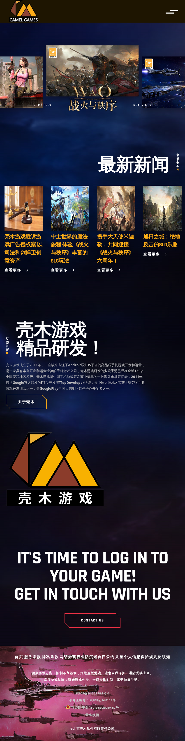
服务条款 (32, 657)
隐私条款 (50, 657)
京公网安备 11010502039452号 (95, 708)
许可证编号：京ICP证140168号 (92, 700)
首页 (19, 657)
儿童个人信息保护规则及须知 (142, 657)
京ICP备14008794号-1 (92, 694)
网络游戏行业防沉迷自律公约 (87, 657)
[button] (42, 105)
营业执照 (92, 715)
